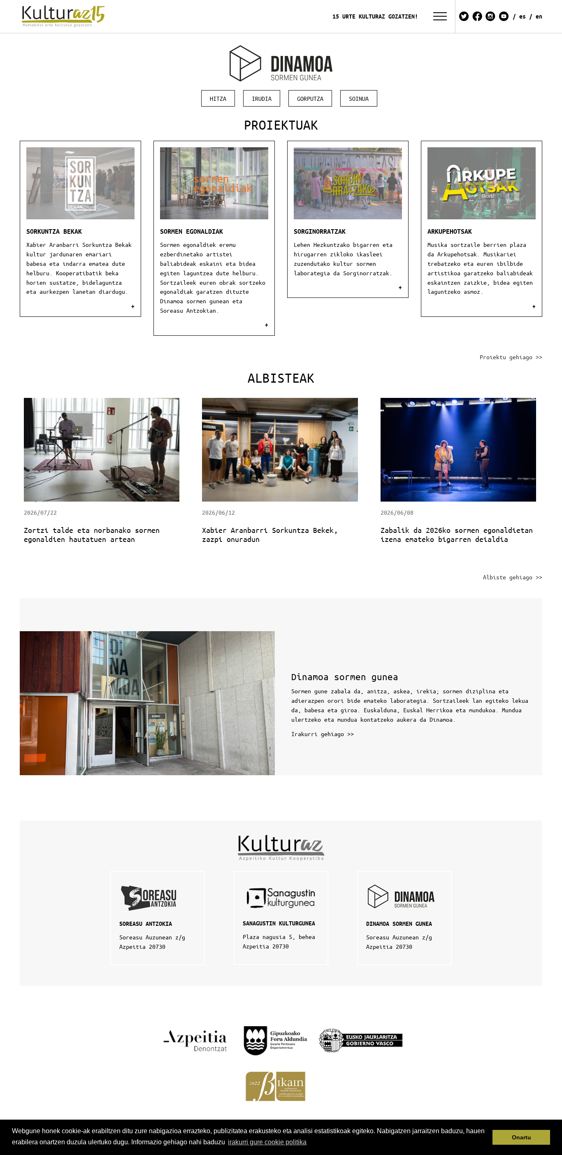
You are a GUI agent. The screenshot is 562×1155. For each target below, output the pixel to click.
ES (522, 16)
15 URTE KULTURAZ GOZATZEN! (375, 16)
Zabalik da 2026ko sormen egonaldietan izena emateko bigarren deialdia (457, 534)
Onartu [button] (521, 1137)
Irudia (262, 98)
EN (539, 16)
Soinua (359, 98)
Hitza (218, 98)
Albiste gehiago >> (512, 577)
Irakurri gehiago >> (322, 733)
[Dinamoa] (281, 63)
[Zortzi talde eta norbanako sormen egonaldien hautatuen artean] (102, 449)
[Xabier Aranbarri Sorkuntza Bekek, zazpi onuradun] (281, 449)
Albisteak (281, 377)
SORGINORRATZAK (320, 231)
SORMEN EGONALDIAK (191, 231)
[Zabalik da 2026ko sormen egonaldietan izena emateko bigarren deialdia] (459, 449)
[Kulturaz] (64, 16)
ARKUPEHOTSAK (449, 231)
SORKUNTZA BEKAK (54, 231)
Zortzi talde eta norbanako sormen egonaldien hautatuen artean (92, 534)
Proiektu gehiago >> (511, 356)
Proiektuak (281, 124)
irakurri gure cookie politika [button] (267, 1142)
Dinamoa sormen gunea (344, 677)
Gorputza (310, 98)
